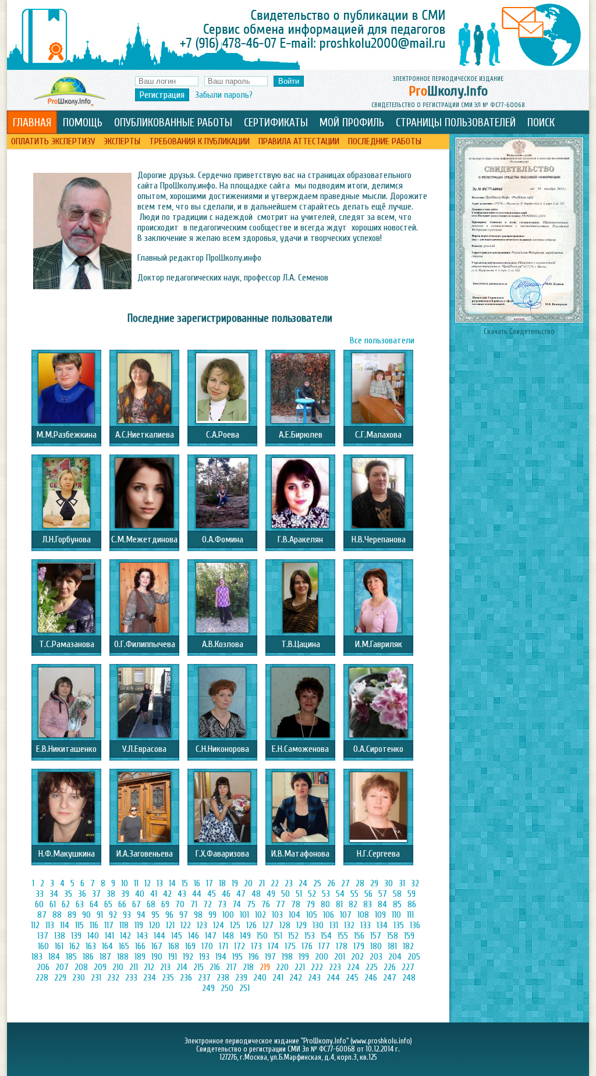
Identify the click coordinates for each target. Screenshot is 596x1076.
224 (353, 967)
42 (167, 894)
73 (222, 904)
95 (155, 915)
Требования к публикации (199, 141)
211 (133, 967)
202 (357, 956)
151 (278, 936)
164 (107, 946)
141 (109, 936)
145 (176, 936)
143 (142, 936)
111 (410, 915)
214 (181, 967)
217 (231, 967)
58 (397, 894)
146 (193, 936)
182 (408, 946)
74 (236, 904)
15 (185, 883)
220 (282, 967)
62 (66, 904)
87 (42, 915)
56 (368, 894)
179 (358, 946)
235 (168, 977)
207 (62, 967)
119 (138, 925)
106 (328, 915)
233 (131, 977)
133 (365, 925)
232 (113, 977)
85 (397, 904)
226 (390, 967)
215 (198, 967)
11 (136, 883)
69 (165, 904)
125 (235, 925)
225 (372, 967)
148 (228, 936)
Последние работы (384, 141)
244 (333, 977)
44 (196, 894)
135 (398, 925)
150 (262, 936)
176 (307, 946)
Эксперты (122, 141)
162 (74, 946)
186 (88, 956)
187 (105, 956)
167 (156, 946)
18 (222, 883)
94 (141, 915)
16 (197, 883)
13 (160, 883)
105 (311, 915)
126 (251, 925)
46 (226, 894)
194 (220, 956)
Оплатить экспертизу (53, 141)
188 (123, 956)
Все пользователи (382, 340)
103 (277, 915)
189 (140, 956)
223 (335, 967)
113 (49, 925)
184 (54, 956)
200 (321, 956)
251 (244, 988)
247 (389, 977)
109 (380, 915)
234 (149, 977)
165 (124, 946)
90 (86, 915)
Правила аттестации (298, 141)
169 (190, 946)
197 (270, 956)
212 (149, 967)
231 (96, 977)
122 (185, 925)
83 (367, 904)
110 (396, 915)
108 (363, 915)
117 (108, 925)
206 (43, 967)
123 (202, 925)
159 (409, 936)
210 (117, 967)
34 (53, 894)
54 (340, 894)
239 (241, 977)
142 (125, 936)
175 (290, 946)
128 (284, 925)
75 (251, 904)
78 (295, 904)
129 (301, 925)
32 (415, 883)
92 (113, 915)
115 (79, 925)
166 (140, 946)
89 (72, 915)
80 (325, 904)
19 (235, 883)
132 (349, 925)
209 (100, 967)
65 (108, 904)
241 (277, 977)
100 (228, 915)
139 (76, 936)
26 (331, 883)
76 (265, 904)
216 (215, 967)
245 (352, 977)
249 (208, 988)
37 (96, 894)
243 (314, 977)
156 (359, 936)
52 (312, 894)
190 (156, 956)
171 (223, 946)
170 (207, 946)
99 (212, 915)
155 (343, 936)
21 (261, 883)
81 (339, 904)
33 (40, 894)
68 (151, 904)
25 (317, 883)
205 (413, 956)
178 (341, 946)
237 (204, 977)
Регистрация (162, 95)
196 (254, 956)
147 (211, 936)
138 (59, 936)
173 (256, 946)
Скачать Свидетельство (519, 332)
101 (244, 915)
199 (304, 956)
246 (370, 977)
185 (71, 956)
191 (172, 956)
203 (376, 956)
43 (182, 894)
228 (42, 977)
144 (159, 936)
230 (78, 977)
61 (52, 904)
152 (293, 936)
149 (245, 936)
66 (122, 904)
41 (153, 894)
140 (93, 936)
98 (198, 915)
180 (376, 946)
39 (125, 894)
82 (353, 904)
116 (94, 925)
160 (43, 946)
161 (59, 946)
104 (294, 915)
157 (375, 936)
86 (411, 904)
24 (303, 883)
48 (256, 894)
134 (382, 925)
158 (392, 936)
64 (94, 904)
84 (382, 904)
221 (300, 967)
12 (147, 883)
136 (415, 925)
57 (382, 894)
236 (186, 977)
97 (183, 915)
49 (271, 894)
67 (136, 904)
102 (260, 915)
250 (227, 988)
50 (285, 894)
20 (248, 883)
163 (91, 946)
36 (82, 894)
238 (223, 977)
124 (218, 925)
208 (81, 967)
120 (154, 925)
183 (36, 956)
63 (80, 904)
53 (326, 894)
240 (260, 977)
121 (170, 925)
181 (392, 946)
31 (402, 883)
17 (209, 883)
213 (165, 967)
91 (100, 915)
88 (57, 915)
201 (339, 956)
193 (204, 956)
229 (60, 977)
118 (124, 925)
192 (188, 956)
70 (180, 904)
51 (299, 894)
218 (248, 967)
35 (68, 894)
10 (124, 883)
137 (42, 936)
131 (333, 925)
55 (354, 894)
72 (207, 904)
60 (39, 904)
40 (139, 894)
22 (275, 883)
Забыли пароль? (224, 95)
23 (289, 883)
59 (411, 894)
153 (309, 936)
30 (388, 883)
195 (237, 956)
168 (173, 946)
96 (169, 915)
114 (64, 925)
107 (346, 915)
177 (324, 946)
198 (287, 956)
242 (295, 977)
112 (35, 925)
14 (172, 883)
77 (280, 904)
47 (241, 894)
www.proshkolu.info (381, 1041)
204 (395, 956)
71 (193, 904)
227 (408, 967)
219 (265, 967)
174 (273, 946)
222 (317, 967)
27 (345, 883)
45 (211, 894)
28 (360, 883)
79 (310, 904)
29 (374, 883)
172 (239, 946)
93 (127, 915)
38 (111, 894)
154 (326, 936)
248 (409, 977)
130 (318, 925)
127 (268, 925)
